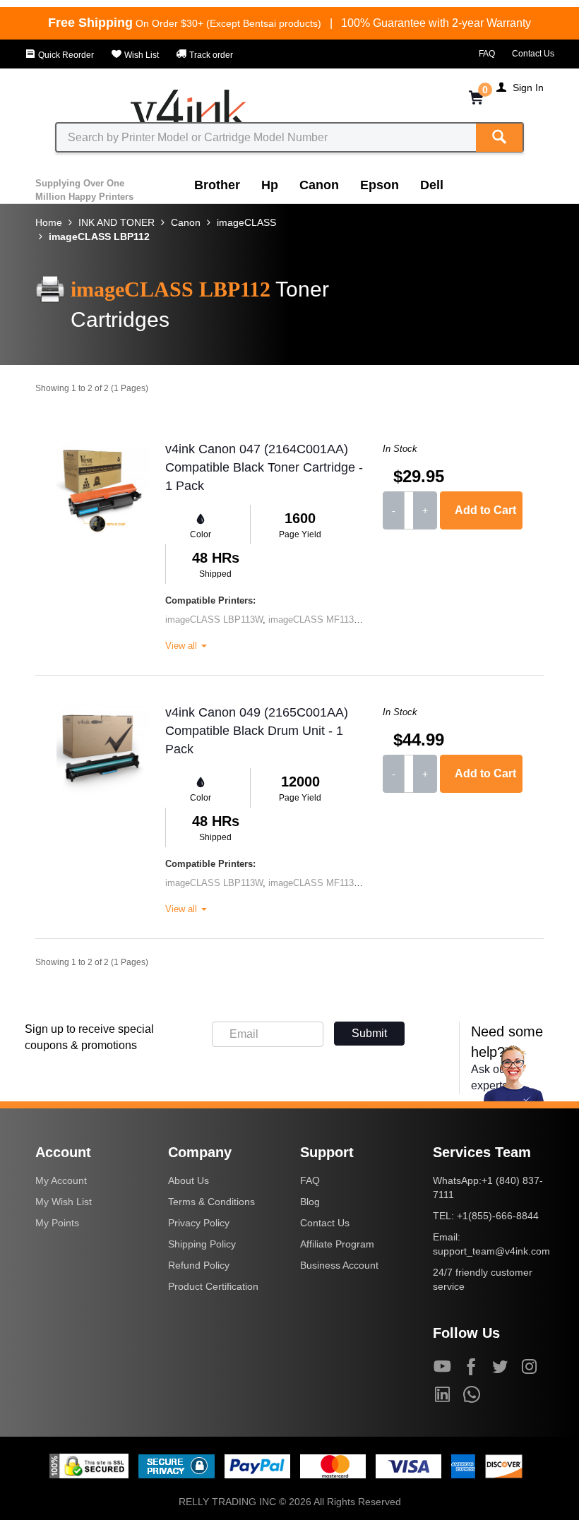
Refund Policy (198, 1265)
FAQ (487, 54)
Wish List (140, 55)
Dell (431, 185)
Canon (319, 185)
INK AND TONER (116, 222)
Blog (310, 1201)
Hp (269, 185)
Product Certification (213, 1286)
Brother (217, 185)
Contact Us (533, 54)
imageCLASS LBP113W (214, 619)
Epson (379, 185)
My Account (61, 1180)
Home (48, 222)
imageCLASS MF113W (315, 619)
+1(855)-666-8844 (498, 1215)
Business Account (339, 1265)
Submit (369, 1033)
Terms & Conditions (211, 1201)
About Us (188, 1180)
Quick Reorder (65, 55)
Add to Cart (485, 510)
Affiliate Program (337, 1244)
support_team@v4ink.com (491, 1251)
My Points (57, 1222)
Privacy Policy (198, 1222)
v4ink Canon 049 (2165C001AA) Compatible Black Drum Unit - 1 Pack (256, 730)
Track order (210, 55)
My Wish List (63, 1201)
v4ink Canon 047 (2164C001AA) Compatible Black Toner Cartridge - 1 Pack (264, 467)
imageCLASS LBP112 (99, 236)
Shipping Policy (202, 1244)
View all (182, 645)
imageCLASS (246, 222)
